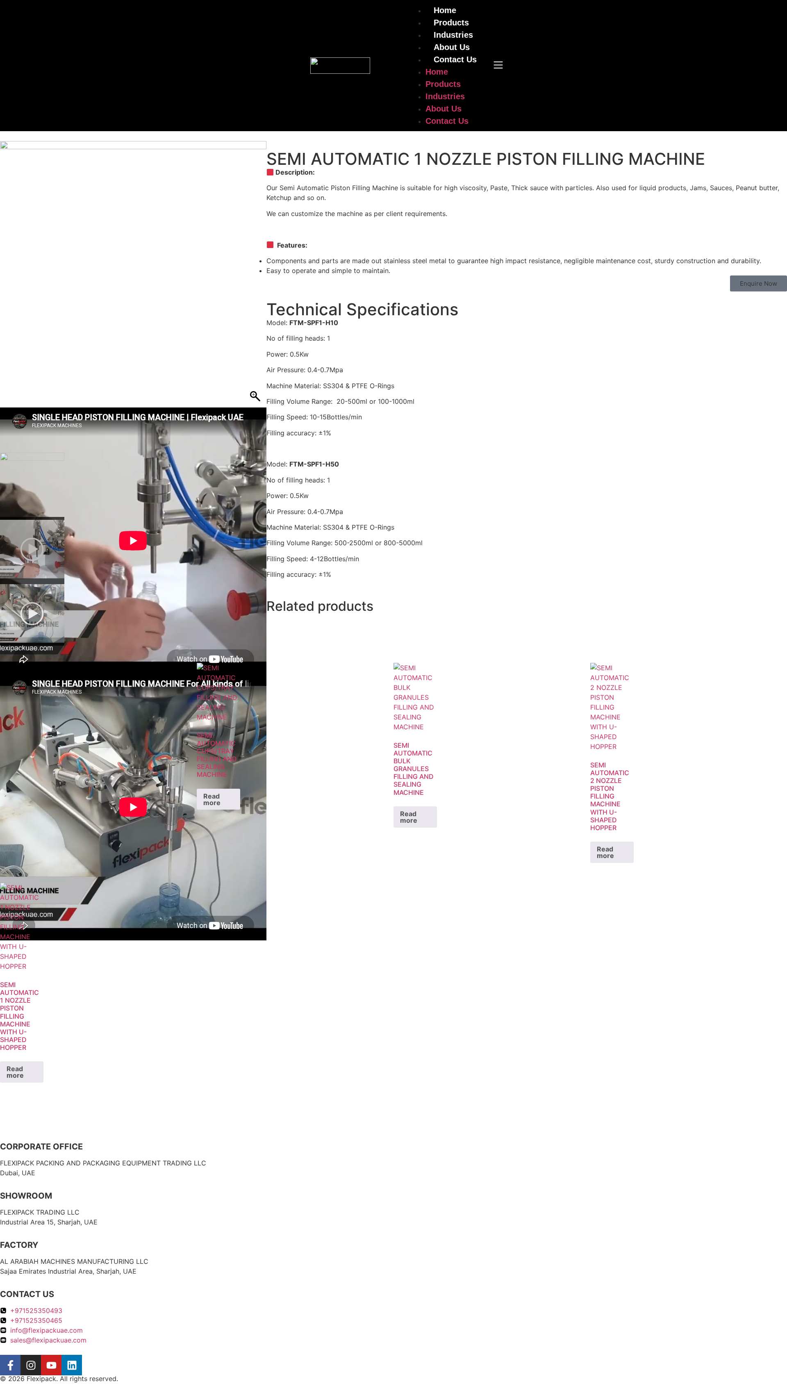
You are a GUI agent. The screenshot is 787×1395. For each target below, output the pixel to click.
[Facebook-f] (10, 1365)
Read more (212, 799)
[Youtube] (51, 1365)
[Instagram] (30, 1365)
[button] (758, 283)
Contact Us (455, 59)
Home (436, 71)
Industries (453, 34)
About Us (452, 47)
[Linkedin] (71, 1365)
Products (451, 22)
